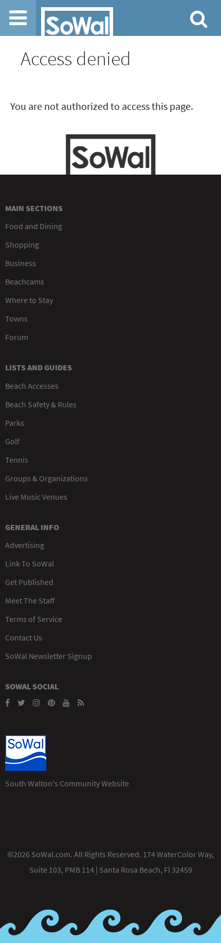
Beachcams (24, 281)
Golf (12, 441)
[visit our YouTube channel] (66, 702)
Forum (16, 337)
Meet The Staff (29, 600)
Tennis (16, 460)
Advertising (24, 545)
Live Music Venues (36, 497)
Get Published (29, 582)
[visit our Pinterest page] (51, 702)
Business (20, 263)
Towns (16, 318)
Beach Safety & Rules (41, 404)
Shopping (22, 244)
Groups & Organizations (46, 478)
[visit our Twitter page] (21, 702)
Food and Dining (33, 226)
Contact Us (23, 637)
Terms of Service (33, 619)
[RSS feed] (81, 702)
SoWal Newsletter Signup (48, 656)
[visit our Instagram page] (36, 702)
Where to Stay (29, 300)
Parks (14, 423)
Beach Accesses (32, 386)
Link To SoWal (29, 563)
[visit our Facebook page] (7, 702)
